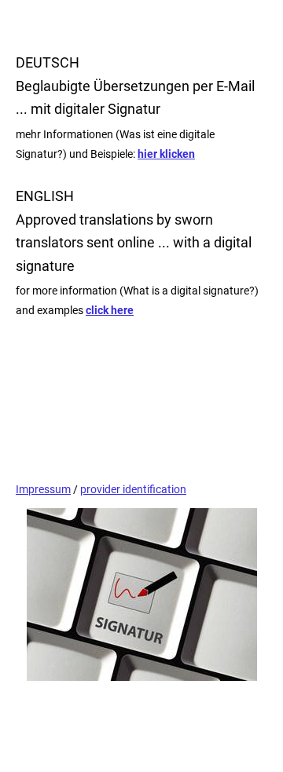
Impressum (43, 489)
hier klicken (166, 154)
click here (110, 310)
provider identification (133, 489)
